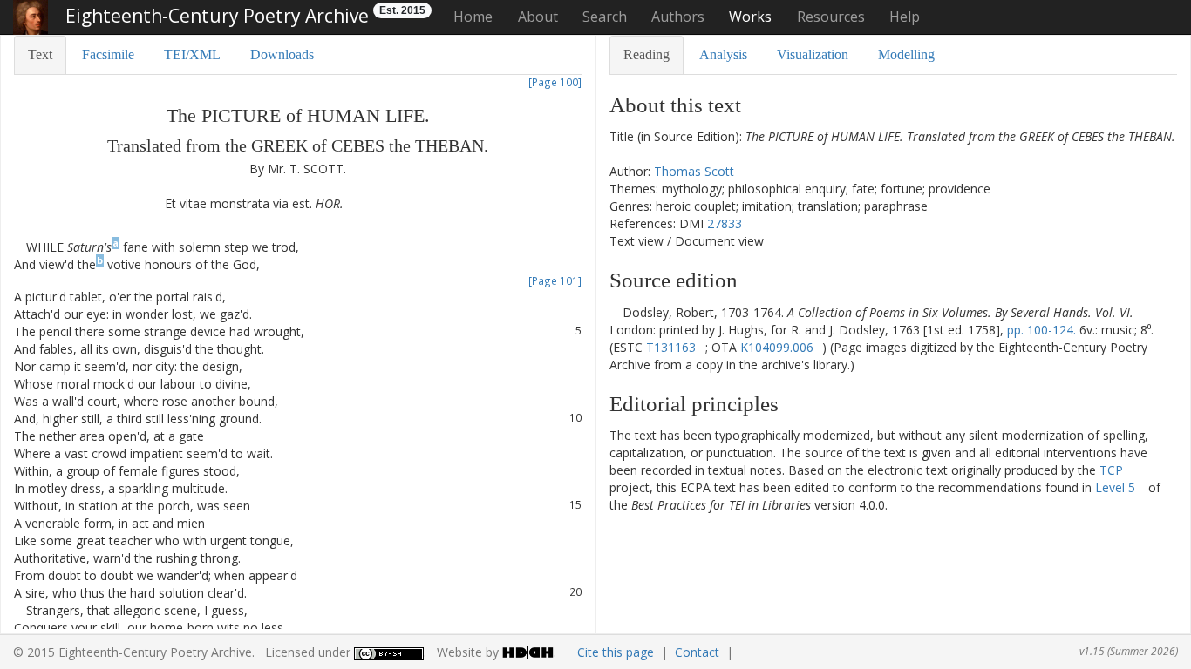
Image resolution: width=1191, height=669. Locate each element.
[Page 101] (555, 280)
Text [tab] (40, 54)
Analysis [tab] (723, 54)
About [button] (538, 16)
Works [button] (750, 16)
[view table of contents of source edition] (614, 312)
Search (604, 16)
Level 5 (1115, 487)
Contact (697, 652)
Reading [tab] (646, 54)
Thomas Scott (694, 171)
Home (473, 16)
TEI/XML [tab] (192, 54)
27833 (724, 223)
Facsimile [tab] (108, 54)
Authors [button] (677, 16)
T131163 (671, 347)
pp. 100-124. (1041, 329)
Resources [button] (831, 16)
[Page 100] (555, 82)
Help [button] (904, 16)
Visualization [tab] (812, 54)
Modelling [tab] (906, 54)
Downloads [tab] (282, 54)
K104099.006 (776, 347)
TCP (1111, 470)
